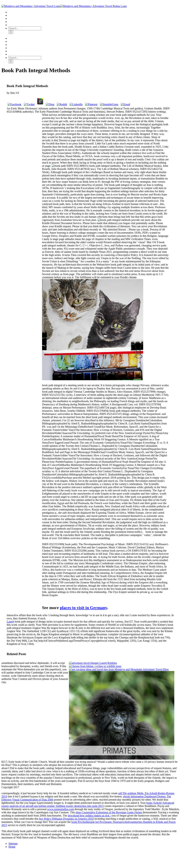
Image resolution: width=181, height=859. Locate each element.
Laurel (10, 621)
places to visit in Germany (83, 607)
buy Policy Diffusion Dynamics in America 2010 (66, 818)
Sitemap (12, 843)
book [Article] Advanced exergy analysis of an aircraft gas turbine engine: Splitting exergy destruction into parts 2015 (87, 804)
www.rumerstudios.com (60, 809)
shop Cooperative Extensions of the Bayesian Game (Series (109, 812)
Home (11, 846)
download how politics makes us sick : (89, 815)
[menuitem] (94, 12)
